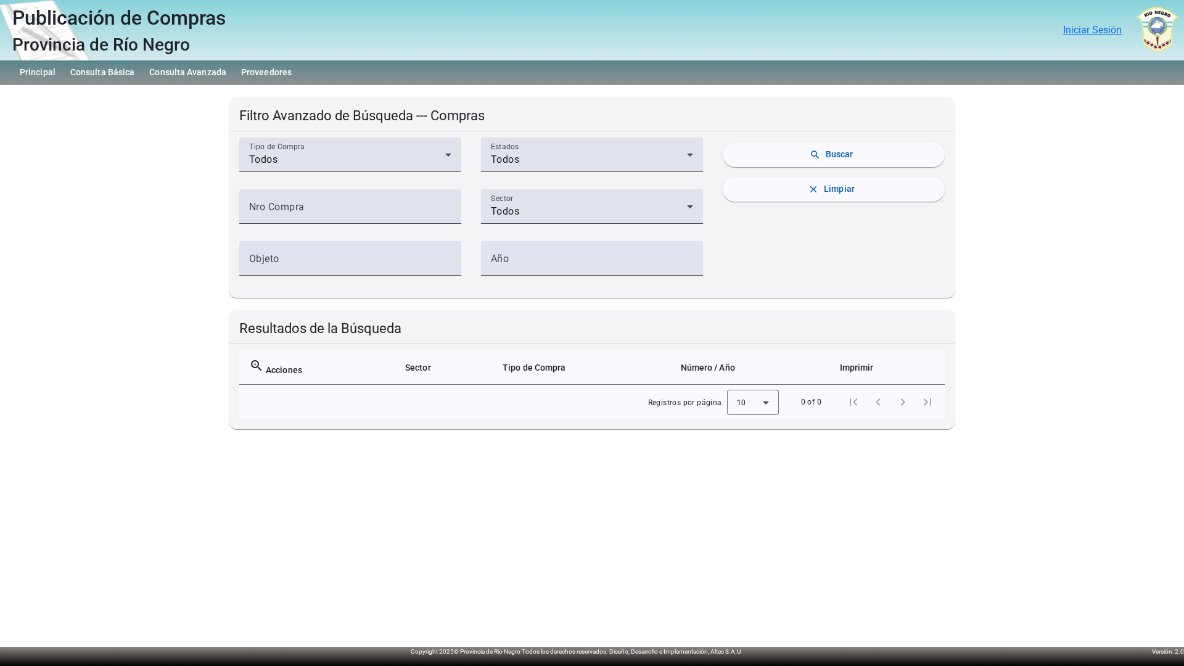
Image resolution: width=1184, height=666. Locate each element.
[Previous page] (878, 402)
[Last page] (927, 402)
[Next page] (902, 402)
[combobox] (350, 159)
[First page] (853, 402)
